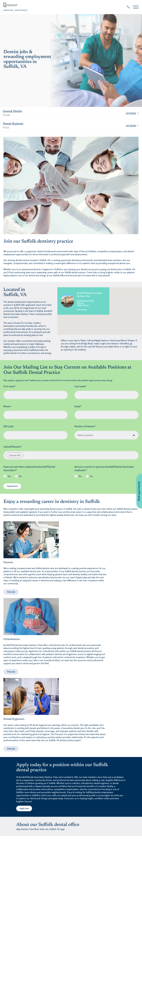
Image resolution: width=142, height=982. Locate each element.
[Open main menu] (136, 7)
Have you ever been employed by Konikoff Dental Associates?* (29, 468)
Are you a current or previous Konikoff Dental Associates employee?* (104, 468)
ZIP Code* (8, 426)
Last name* (80, 386)
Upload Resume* (12, 446)
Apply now (24, 808)
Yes (9, 476)
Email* (78, 406)
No (20, 476)
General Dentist (12, 111)
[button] (99, 310)
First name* (9, 386)
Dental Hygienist (13, 123)
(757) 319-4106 (82, 309)
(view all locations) (21, 10)
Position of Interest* (85, 426)
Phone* (7, 406)
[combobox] (106, 435)
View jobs (11, 592)
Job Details (131, 113)
